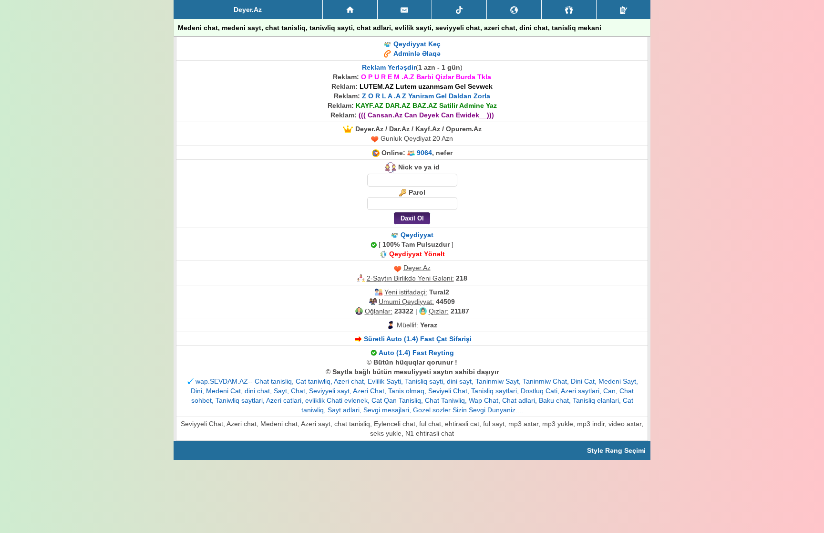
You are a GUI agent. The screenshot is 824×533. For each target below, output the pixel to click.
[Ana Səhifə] (350, 9)
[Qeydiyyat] (623, 9)
